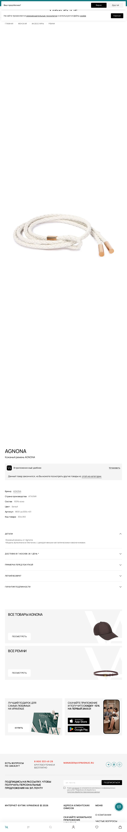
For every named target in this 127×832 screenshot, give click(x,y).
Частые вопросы (106, 821)
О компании (103, 814)
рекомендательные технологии (41, 15)
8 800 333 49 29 (43, 761)
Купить (19, 728)
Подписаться (112, 782)
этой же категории (92, 476)
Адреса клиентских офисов (77, 807)
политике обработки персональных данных (83, 792)
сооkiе (83, 15)
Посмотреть (19, 636)
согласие (75, 788)
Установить (114, 468)
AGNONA (17, 491)
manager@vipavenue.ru (79, 762)
